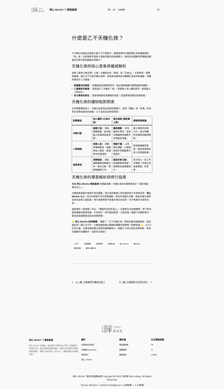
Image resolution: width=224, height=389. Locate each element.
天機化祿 (111, 244)
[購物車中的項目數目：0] (158, 9)
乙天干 (76, 244)
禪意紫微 (77, 248)
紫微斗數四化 (91, 248)
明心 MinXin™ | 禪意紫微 (63, 9)
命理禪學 (99, 244)
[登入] (194, 10)
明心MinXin (124, 244)
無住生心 (137, 244)
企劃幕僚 (87, 244)
